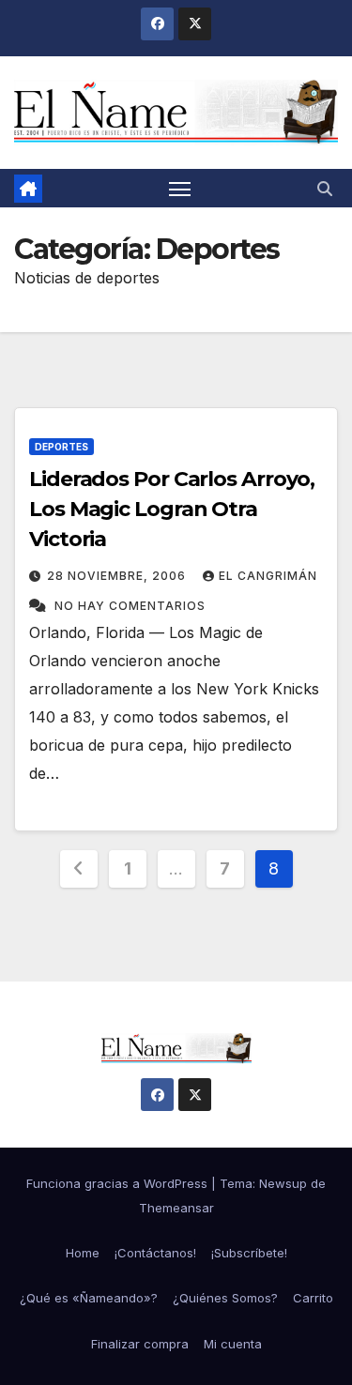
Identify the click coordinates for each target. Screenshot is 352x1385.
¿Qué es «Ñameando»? (89, 1297)
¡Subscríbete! (249, 1252)
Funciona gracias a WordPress (118, 1183)
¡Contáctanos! (155, 1252)
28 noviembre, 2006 (118, 576)
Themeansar (176, 1207)
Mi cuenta (233, 1343)
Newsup (283, 1183)
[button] (324, 188)
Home (82, 1252)
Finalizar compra (140, 1343)
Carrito (313, 1297)
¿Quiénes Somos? (225, 1297)
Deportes (61, 446)
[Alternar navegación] (180, 188)
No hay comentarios (130, 606)
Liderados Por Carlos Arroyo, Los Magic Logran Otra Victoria (171, 509)
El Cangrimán (268, 576)
